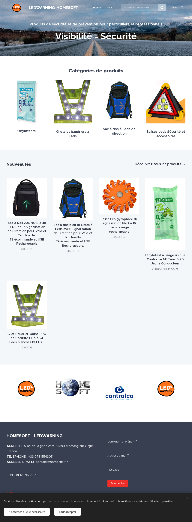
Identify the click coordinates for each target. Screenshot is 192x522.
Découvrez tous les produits (158, 164)
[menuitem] (97, 7)
